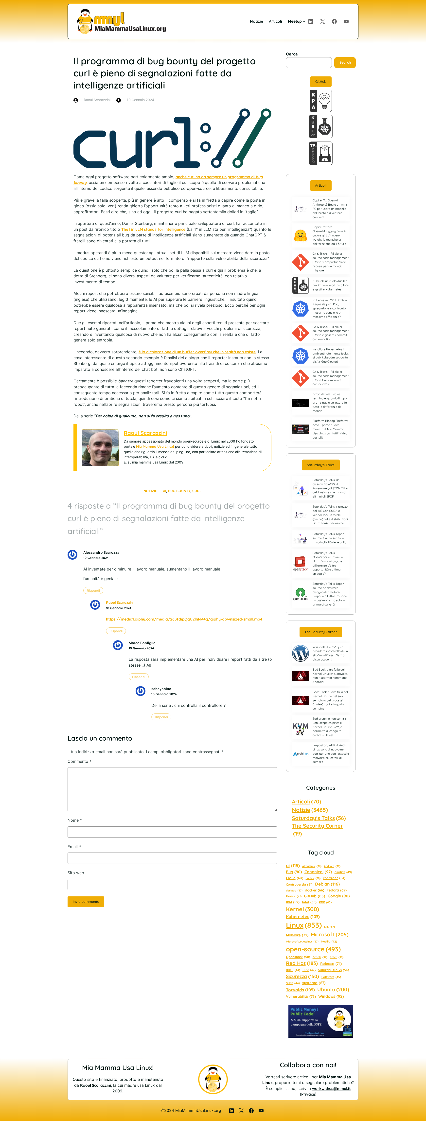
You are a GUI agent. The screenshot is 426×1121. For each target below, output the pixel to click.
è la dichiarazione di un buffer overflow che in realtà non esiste (197, 351)
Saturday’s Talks (321, 465)
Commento (79, 761)
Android (332, 866)
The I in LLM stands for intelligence (153, 229)
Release (331, 963)
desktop (294, 890)
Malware (297, 935)
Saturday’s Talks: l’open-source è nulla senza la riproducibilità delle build (329, 538)
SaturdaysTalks (333, 970)
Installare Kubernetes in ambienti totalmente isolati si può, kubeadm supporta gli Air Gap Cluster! (331, 355)
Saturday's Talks (319, 818)
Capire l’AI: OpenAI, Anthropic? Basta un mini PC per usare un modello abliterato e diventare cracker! (330, 208)
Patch (336, 957)
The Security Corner (320, 632)
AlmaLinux (311, 866)
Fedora (337, 890)
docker (314, 890)
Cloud (294, 878)
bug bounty (179, 491)
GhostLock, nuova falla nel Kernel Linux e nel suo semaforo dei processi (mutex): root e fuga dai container (330, 700)
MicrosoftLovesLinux (302, 941)
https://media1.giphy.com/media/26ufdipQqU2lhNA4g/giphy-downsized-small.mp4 (184, 619)
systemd (314, 982)
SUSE (293, 983)
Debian (327, 884)
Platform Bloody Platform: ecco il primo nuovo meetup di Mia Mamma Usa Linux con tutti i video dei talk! (330, 429)
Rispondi (93, 590)
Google (339, 895)
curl (196, 491)
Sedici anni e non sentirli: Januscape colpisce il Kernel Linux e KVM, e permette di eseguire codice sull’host (329, 727)
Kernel (302, 909)
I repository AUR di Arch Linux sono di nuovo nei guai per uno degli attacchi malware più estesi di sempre (331, 753)
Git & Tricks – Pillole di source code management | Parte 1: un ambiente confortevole (331, 378)
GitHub (320, 81)
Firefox (294, 896)
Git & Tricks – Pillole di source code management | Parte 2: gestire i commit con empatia (331, 333)
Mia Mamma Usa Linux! (155, 446)
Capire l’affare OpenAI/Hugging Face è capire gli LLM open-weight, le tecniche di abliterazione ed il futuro (329, 235)
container (334, 878)
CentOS (343, 872)
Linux (304, 925)
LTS (329, 926)
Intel (309, 902)
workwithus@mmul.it (331, 1088)
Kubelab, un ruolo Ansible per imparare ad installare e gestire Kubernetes (331, 285)
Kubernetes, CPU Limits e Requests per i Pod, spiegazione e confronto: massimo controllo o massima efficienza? (330, 308)
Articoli (320, 185)
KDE (325, 902)
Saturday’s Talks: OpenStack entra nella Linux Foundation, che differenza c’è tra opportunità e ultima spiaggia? (328, 563)
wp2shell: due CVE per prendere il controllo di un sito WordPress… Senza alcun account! (330, 653)
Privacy (308, 1094)
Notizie (150, 491)
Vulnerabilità (301, 996)
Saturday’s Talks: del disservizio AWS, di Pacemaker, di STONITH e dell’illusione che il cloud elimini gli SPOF (330, 488)
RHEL (293, 970)
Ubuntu (333, 989)
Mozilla (329, 941)
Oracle (320, 957)
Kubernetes (303, 916)
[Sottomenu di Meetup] (304, 21)
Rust (309, 970)
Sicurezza (302, 976)
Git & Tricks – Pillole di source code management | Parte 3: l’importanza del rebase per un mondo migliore (331, 262)
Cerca (292, 54)
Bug (294, 871)
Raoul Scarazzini (145, 432)
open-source (313, 949)
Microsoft (329, 934)
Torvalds (300, 989)
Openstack (298, 957)
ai (164, 491)
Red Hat (302, 963)
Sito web (76, 873)
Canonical (318, 871)
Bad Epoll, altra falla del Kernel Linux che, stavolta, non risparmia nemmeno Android (330, 676)
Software (331, 977)
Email (74, 846)
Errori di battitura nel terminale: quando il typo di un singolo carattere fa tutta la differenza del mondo (330, 402)
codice (313, 878)
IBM (293, 902)
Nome (75, 820)
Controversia (299, 884)
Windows (331, 996)
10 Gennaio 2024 (96, 558)
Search (345, 62)
